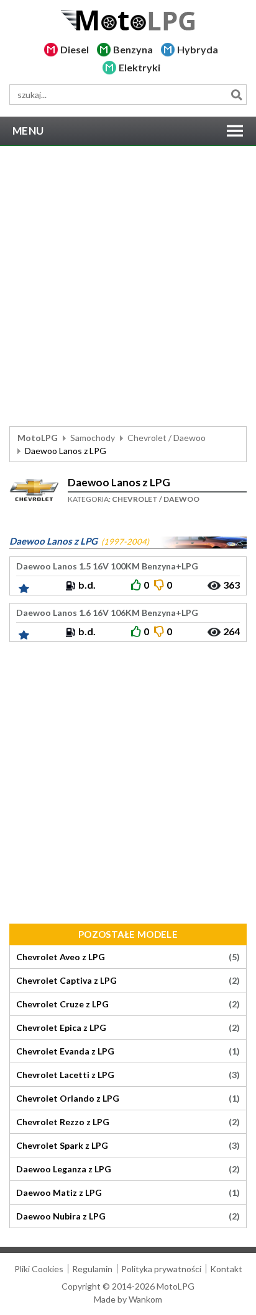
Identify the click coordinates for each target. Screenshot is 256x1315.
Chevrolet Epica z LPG (128, 1027)
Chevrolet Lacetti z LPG (128, 1075)
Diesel (74, 49)
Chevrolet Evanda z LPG (128, 1051)
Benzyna (133, 49)
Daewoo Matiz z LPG (128, 1192)
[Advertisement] (128, 286)
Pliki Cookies (38, 1269)
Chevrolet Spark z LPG (128, 1145)
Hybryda (197, 49)
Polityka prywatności (161, 1269)
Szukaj (236, 94)
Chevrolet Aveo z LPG (128, 957)
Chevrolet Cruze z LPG (128, 1004)
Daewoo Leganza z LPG (128, 1169)
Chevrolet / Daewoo (166, 437)
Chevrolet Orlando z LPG (128, 1098)
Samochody (92, 437)
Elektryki (139, 67)
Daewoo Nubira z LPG (128, 1216)
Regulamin (92, 1269)
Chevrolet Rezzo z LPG (128, 1122)
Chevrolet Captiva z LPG (128, 980)
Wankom (145, 1299)
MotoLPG (37, 437)
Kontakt (226, 1269)
